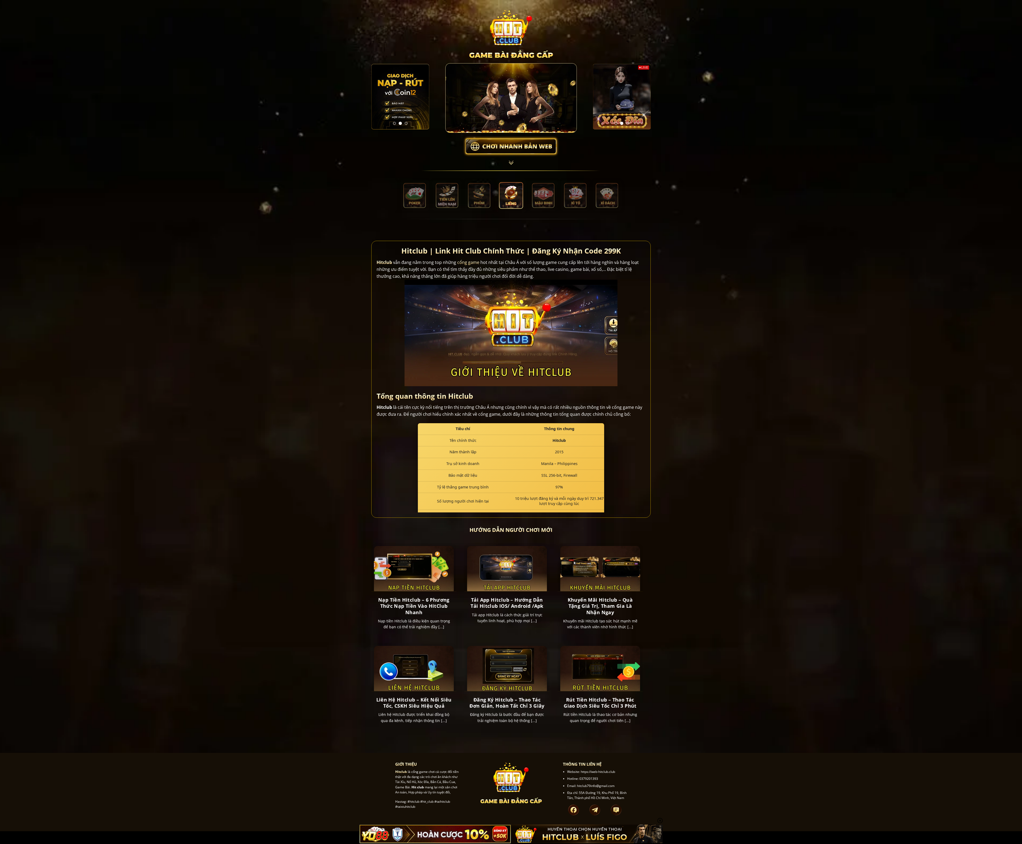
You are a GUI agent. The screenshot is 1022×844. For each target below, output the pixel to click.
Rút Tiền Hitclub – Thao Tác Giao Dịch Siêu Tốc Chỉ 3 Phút (600, 703)
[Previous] (379, 96)
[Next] (421, 96)
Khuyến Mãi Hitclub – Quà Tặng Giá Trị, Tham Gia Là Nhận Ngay (600, 606)
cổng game (468, 262)
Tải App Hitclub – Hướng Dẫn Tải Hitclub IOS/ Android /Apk (507, 603)
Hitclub (384, 262)
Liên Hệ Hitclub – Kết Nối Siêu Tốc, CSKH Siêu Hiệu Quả (414, 703)
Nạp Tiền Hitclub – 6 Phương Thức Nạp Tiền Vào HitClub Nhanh (414, 606)
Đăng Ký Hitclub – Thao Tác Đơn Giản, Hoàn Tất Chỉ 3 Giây (507, 703)
